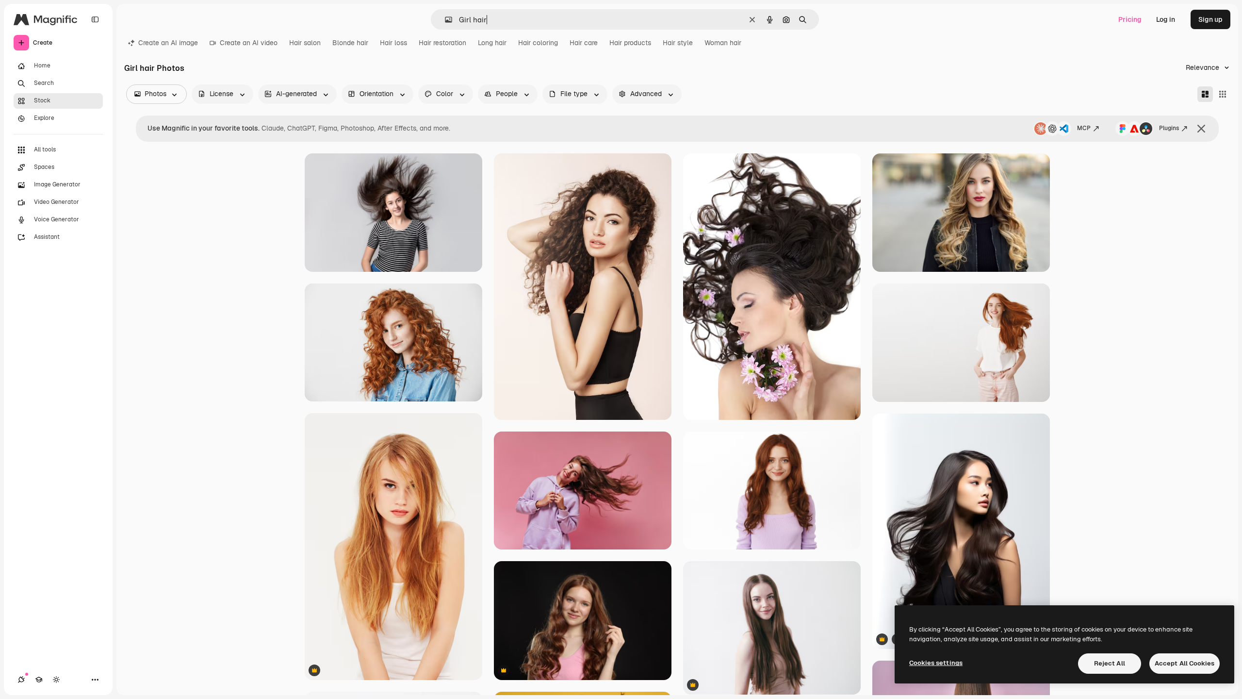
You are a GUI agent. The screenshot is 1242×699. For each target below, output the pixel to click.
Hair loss (393, 42)
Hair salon (305, 42)
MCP (1084, 128)
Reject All (1109, 663)
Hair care (584, 42)
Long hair (492, 42)
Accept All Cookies (1184, 663)
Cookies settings (936, 663)
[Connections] (21, 679)
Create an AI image (168, 42)
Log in (1165, 19)
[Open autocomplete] (444, 19)
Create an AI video (249, 42)
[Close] (1201, 128)
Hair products (630, 42)
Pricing (1130, 19)
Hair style (678, 42)
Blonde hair (350, 42)
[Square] (1222, 94)
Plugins (1169, 128)
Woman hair (722, 42)
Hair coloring (538, 42)
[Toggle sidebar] (95, 19)
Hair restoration (442, 42)
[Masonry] (1205, 94)
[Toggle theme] (56, 679)
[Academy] (39, 679)
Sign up (1210, 19)
